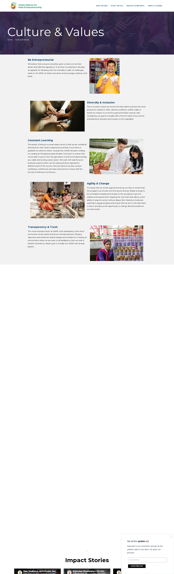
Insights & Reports (135, 6)
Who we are (101, 6)
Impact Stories (155, 6)
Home (10, 40)
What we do (117, 6)
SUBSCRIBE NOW (137, 566)
